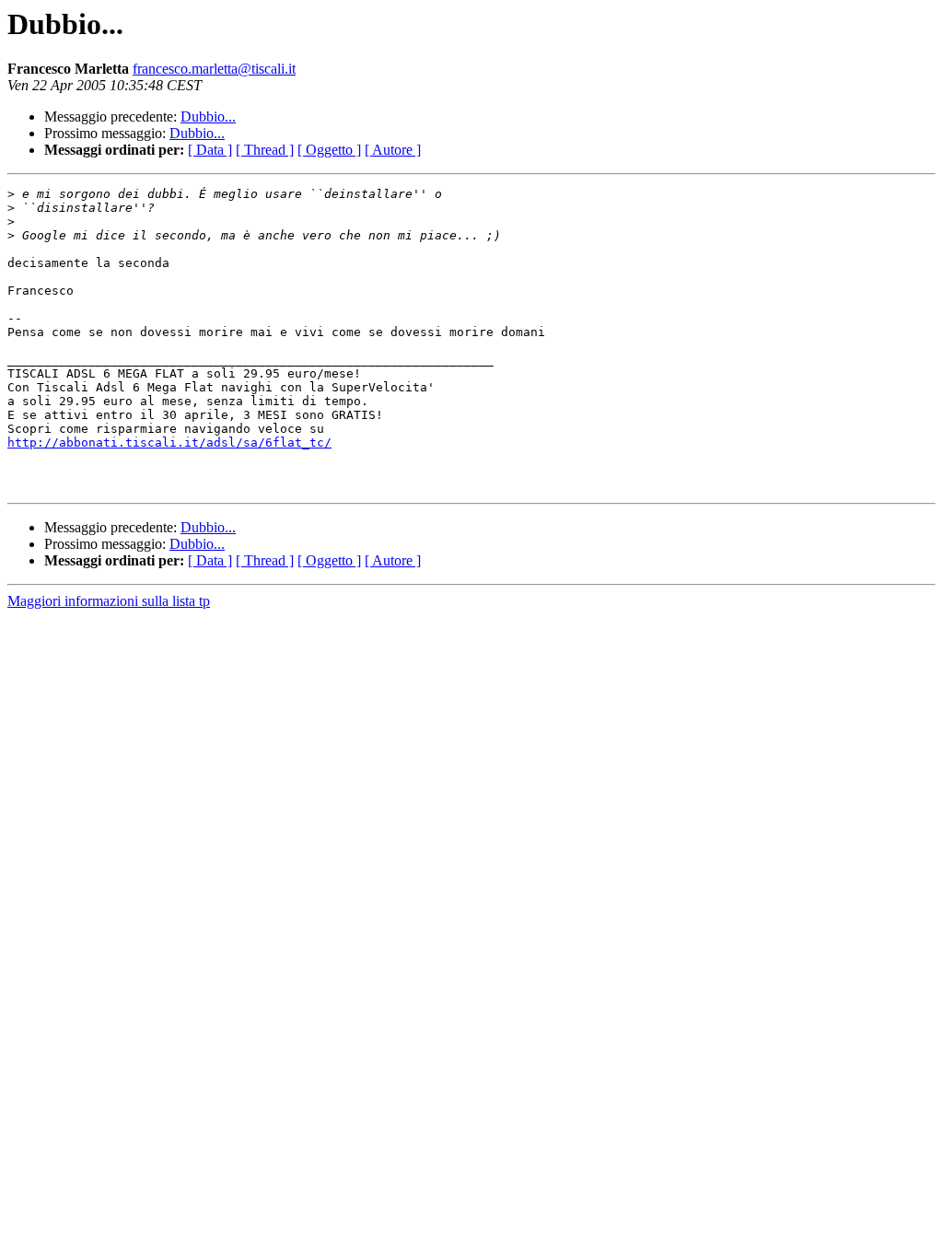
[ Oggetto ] (329, 149)
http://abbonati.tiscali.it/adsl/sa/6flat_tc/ (169, 442)
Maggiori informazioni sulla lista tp (108, 601)
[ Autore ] (393, 149)
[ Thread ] (265, 149)
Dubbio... (208, 116)
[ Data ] (210, 149)
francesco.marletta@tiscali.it (214, 68)
